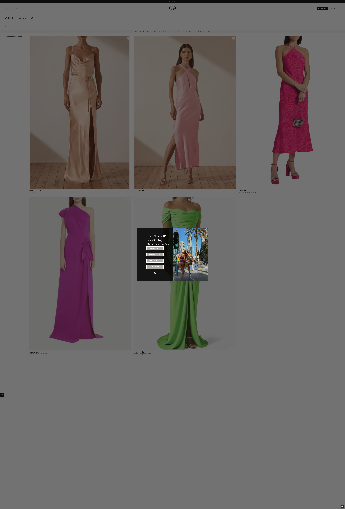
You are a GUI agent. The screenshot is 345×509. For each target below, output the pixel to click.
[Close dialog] (206, 229)
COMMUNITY (155, 248)
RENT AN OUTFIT (155, 254)
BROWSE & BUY (155, 260)
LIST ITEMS (155, 266)
